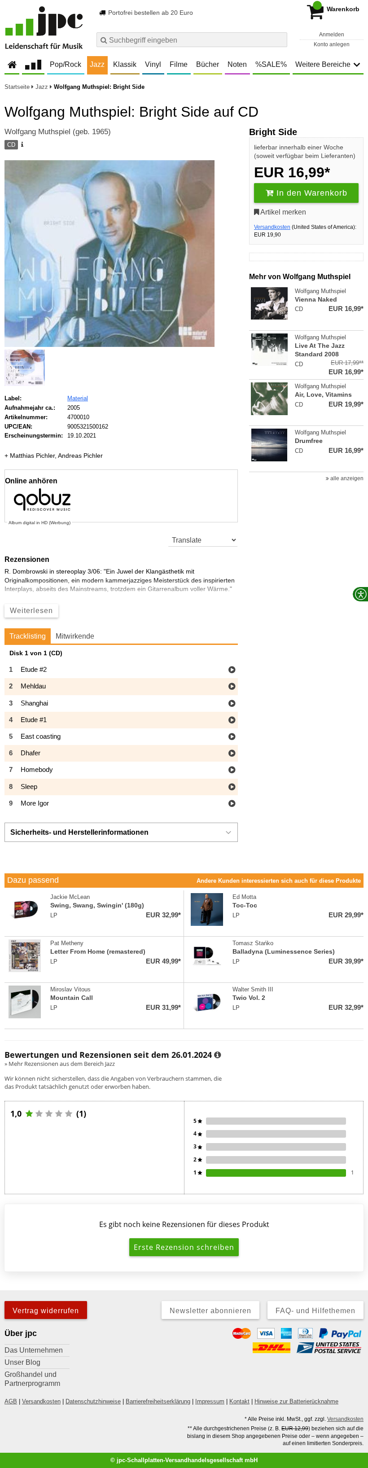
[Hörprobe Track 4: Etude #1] (232, 720)
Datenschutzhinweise (93, 1401)
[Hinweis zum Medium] (21, 145)
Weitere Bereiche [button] (322, 64)
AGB (10, 1401)
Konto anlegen (332, 44)
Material (77, 398)
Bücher (207, 64)
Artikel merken (282, 212)
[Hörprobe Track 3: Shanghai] (232, 704)
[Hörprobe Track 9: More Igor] (232, 804)
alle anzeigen (346, 478)
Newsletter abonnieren (210, 1311)
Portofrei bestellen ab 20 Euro (149, 12)
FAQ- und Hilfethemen (315, 1311)
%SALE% (271, 64)
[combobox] (191, 39)
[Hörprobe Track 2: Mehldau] (232, 686)
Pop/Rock (65, 64)
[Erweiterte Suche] (279, 39)
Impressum (209, 1401)
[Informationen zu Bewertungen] (217, 1055)
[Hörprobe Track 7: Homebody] (232, 770)
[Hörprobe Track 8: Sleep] (232, 787)
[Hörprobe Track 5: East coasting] (232, 737)
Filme (179, 64)
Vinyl (153, 64)
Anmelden (331, 34)
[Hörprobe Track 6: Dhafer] (232, 753)
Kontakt (239, 1401)
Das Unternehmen (33, 1350)
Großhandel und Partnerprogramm (32, 1379)
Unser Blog (22, 1362)
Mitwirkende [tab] (75, 636)
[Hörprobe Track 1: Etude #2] (232, 670)
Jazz (97, 64)
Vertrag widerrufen (46, 1311)
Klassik (124, 64)
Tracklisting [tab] (27, 636)
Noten (237, 64)
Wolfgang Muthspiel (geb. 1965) (57, 131)
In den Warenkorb (310, 192)
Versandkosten (272, 227)
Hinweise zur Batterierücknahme (296, 1401)
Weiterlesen (31, 610)
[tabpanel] (121, 731)
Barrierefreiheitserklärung (158, 1401)
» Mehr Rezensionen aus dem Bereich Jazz (59, 1064)
